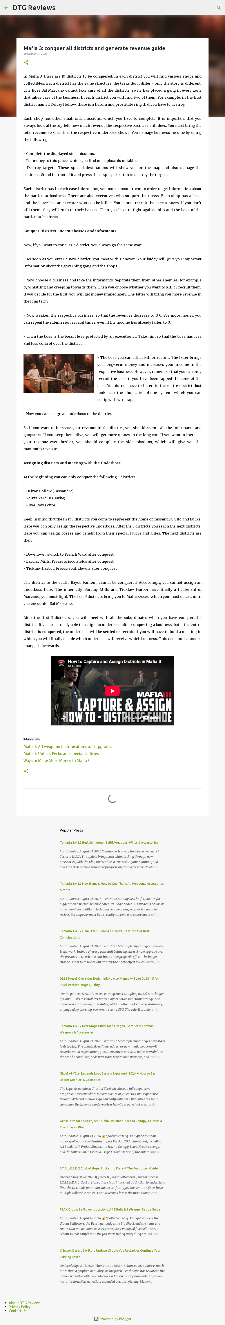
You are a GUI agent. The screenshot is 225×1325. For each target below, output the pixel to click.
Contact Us (18, 1311)
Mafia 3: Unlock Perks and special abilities (61, 753)
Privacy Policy (20, 1307)
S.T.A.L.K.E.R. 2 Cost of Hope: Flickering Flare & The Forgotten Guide (109, 1168)
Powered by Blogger (115, 1319)
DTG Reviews (33, 7)
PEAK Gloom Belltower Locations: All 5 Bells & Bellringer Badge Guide (110, 1209)
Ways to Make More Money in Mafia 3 (57, 760)
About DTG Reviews (24, 1303)
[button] (26, 63)
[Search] (218, 7)
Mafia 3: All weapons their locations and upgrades (68, 746)
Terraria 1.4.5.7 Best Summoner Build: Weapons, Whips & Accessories (109, 842)
